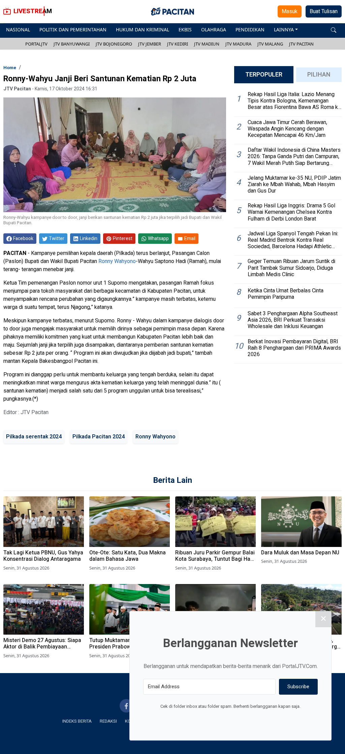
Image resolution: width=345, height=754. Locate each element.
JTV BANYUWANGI (72, 44)
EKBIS (185, 29)
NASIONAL (18, 29)
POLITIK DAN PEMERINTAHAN (72, 29)
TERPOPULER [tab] (263, 74)
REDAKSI (108, 721)
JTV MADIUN (206, 44)
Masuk (289, 11)
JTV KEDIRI (177, 44)
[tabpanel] (288, 226)
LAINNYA (284, 29)
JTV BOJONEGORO (114, 44)
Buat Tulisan (324, 11)
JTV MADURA (238, 44)
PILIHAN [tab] (319, 74)
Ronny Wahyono (117, 261)
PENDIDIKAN (250, 29)
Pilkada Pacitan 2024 (98, 437)
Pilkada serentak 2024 (34, 437)
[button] (333, 29)
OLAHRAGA (213, 29)
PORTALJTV (36, 44)
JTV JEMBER (149, 44)
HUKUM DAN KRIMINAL (142, 29)
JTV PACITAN (301, 44)
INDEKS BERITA (77, 721)
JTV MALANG (270, 44)
